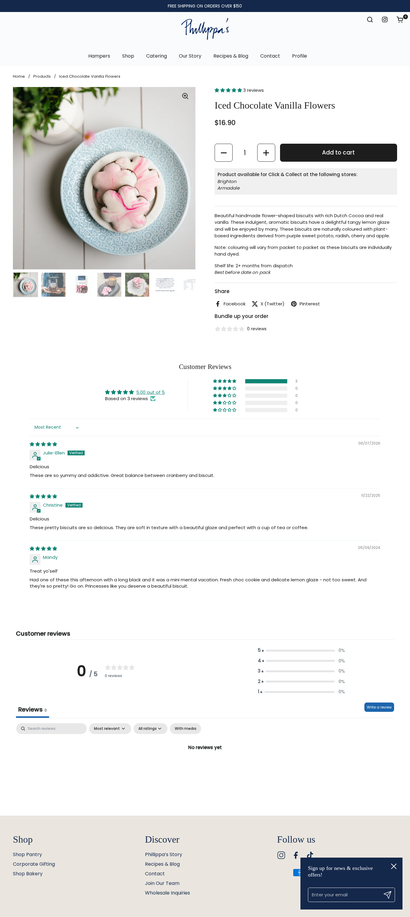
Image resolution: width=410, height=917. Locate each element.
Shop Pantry (27, 854)
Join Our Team (162, 883)
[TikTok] (310, 855)
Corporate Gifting (34, 864)
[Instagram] (281, 855)
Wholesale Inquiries (167, 892)
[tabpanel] (205, 768)
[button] (402, 19)
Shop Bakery (28, 873)
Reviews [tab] (32, 709)
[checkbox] (185, 728)
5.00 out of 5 (150, 392)
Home (19, 76)
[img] (43, 444)
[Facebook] (295, 855)
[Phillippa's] (205, 29)
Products (42, 76)
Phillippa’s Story (163, 854)
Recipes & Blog (162, 864)
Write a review (379, 707)
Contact (155, 873)
